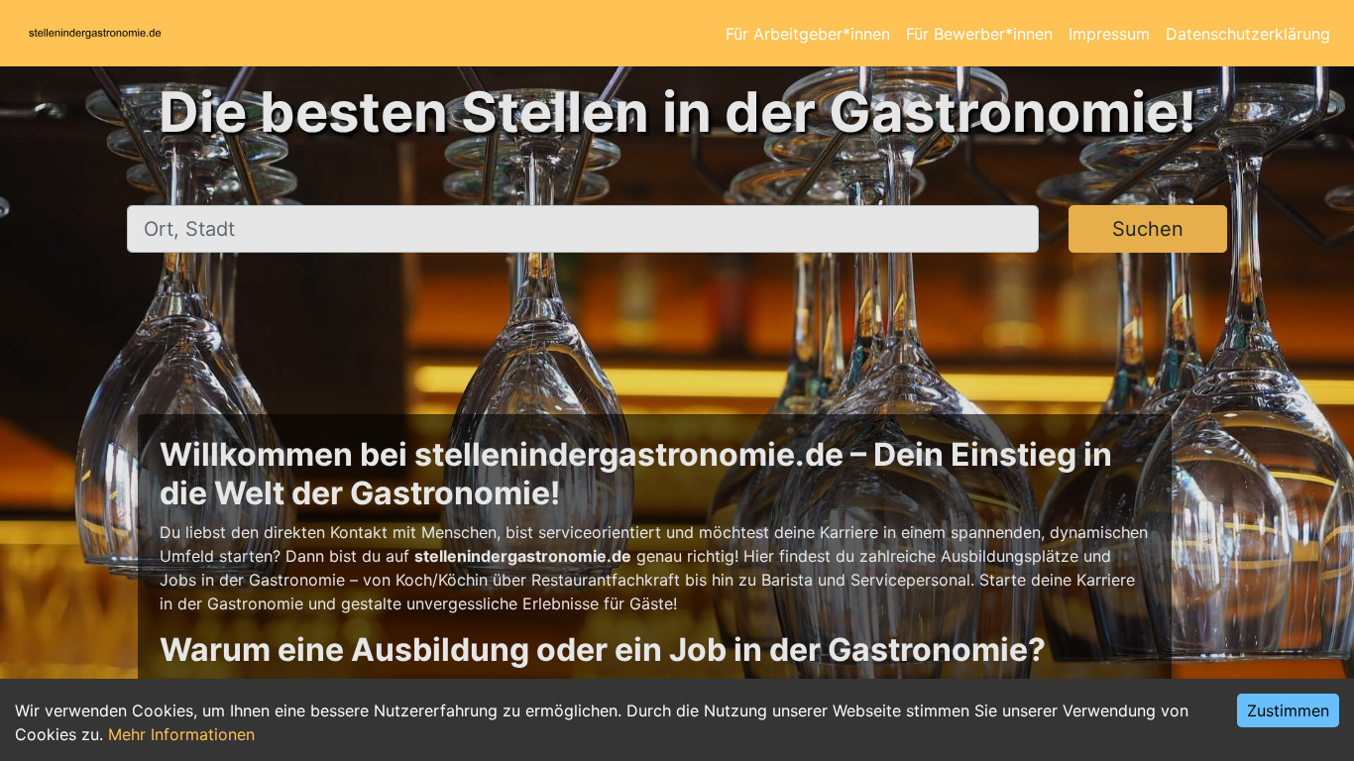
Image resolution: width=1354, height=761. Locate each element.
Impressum (1109, 34)
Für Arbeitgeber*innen (808, 34)
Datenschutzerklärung (1248, 34)
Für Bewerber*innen (979, 34)
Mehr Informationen (181, 734)
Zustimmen (1288, 710)
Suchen (1148, 229)
